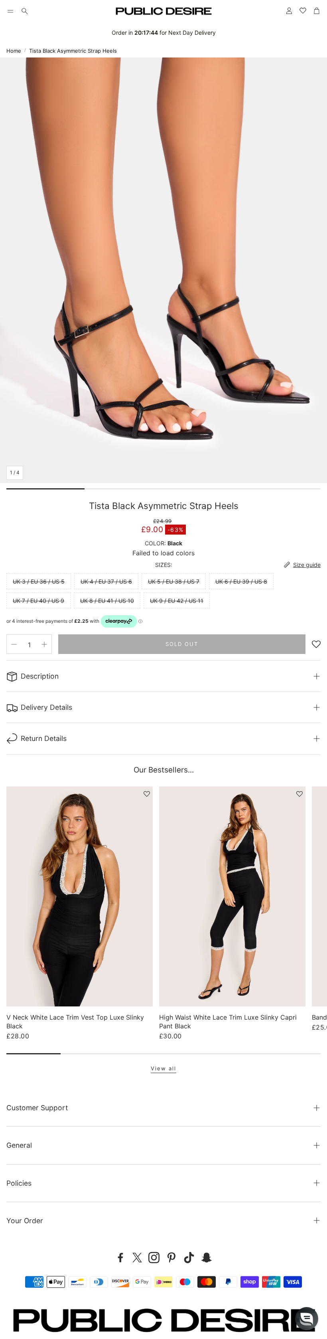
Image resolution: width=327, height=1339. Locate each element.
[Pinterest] (171, 1257)
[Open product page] (79, 896)
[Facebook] (120, 1257)
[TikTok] (189, 1257)
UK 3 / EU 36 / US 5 (39, 581)
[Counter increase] (44, 644)
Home (13, 51)
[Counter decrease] (14, 644)
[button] (10, 11)
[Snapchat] (206, 1257)
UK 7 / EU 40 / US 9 (38, 600)
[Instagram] (154, 1257)
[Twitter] (137, 1257)
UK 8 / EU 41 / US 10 (107, 600)
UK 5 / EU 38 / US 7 (173, 581)
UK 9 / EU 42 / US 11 (176, 600)
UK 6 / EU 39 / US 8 (241, 581)
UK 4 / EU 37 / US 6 (106, 581)
